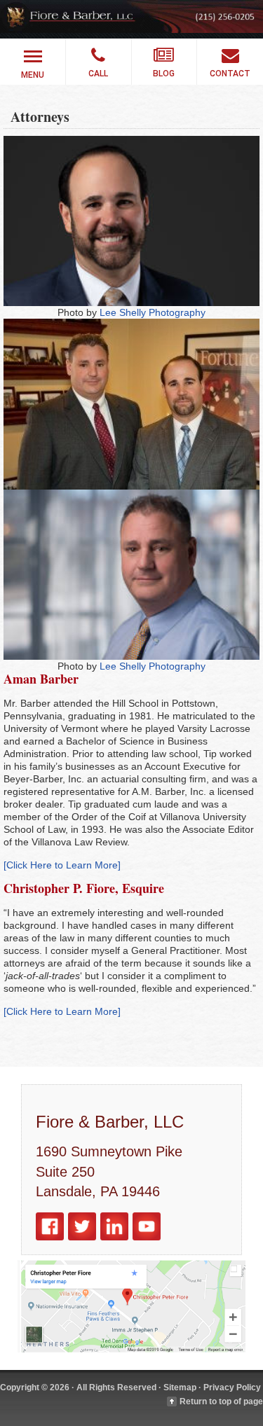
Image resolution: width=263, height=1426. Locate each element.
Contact (230, 73)
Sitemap (179, 1387)
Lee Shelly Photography (152, 312)
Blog (164, 73)
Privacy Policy (232, 1387)
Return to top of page (221, 1401)
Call (98, 73)
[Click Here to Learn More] (62, 865)
